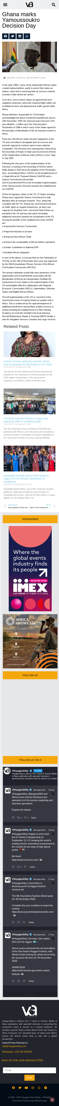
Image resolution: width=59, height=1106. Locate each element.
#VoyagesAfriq (20, 790)
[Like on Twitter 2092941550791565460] (25, 922)
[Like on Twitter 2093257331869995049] (26, 867)
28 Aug (51, 790)
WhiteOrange (40, 1100)
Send (29, 1077)
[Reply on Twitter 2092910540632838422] (13, 981)
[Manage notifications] (52, 1099)
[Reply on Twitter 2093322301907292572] (13, 818)
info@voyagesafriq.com (14, 1046)
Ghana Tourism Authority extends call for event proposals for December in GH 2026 (28, 363)
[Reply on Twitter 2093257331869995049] (13, 867)
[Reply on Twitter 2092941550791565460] (13, 922)
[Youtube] (26, 1088)
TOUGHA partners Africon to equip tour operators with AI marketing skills (26, 420)
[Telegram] (46, 1088)
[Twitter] (20, 1088)
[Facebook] (13, 1088)
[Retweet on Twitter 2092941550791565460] (19, 922)
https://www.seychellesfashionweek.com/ (32, 912)
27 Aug (51, 879)
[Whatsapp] (39, 1088)
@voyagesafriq (39, 790)
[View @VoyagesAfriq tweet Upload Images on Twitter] (41, 860)
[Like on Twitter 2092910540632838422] (25, 981)
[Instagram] (33, 1088)
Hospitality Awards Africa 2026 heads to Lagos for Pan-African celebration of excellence (26, 478)
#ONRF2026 (18, 967)
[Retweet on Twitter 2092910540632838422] (19, 981)
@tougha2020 (35, 794)
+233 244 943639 (23, 1052)
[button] (53, 4)
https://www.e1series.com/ (25, 860)
